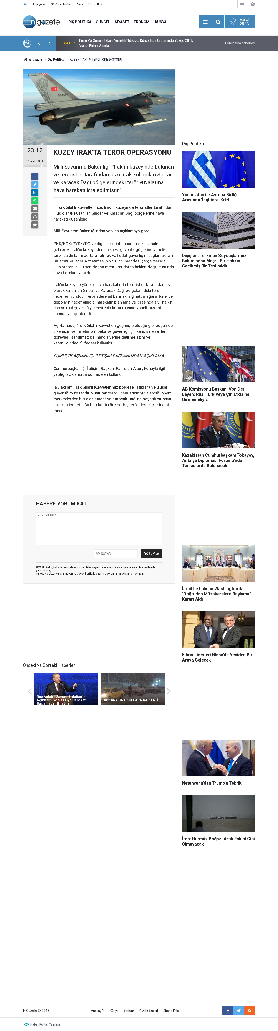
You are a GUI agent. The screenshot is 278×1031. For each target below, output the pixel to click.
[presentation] (38, 43)
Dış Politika (79, 22)
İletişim (129, 1011)
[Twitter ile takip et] (238, 1010)
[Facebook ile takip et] (227, 1010)
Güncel (103, 22)
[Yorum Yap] (34, 224)
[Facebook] (34, 176)
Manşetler (39, 4)
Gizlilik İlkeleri (148, 1011)
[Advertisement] (99, 457)
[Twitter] (34, 184)
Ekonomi (142, 22)
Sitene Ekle (95, 4)
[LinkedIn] (34, 192)
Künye (114, 1011)
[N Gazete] (41, 22)
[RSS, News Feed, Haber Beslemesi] (249, 1010)
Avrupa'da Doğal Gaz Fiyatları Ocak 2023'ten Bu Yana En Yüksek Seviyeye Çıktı (134, 43)
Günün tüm (240, 43)
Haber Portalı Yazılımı (45, 1024)
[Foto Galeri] (252, 4)
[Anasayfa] (25, 4)
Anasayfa (97, 1011)
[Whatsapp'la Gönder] (34, 200)
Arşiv (79, 4)
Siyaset (122, 22)
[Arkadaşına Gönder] (34, 208)
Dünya (161, 22)
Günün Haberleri (61, 4)
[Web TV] (242, 4)
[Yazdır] (34, 216)
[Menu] (205, 22)
